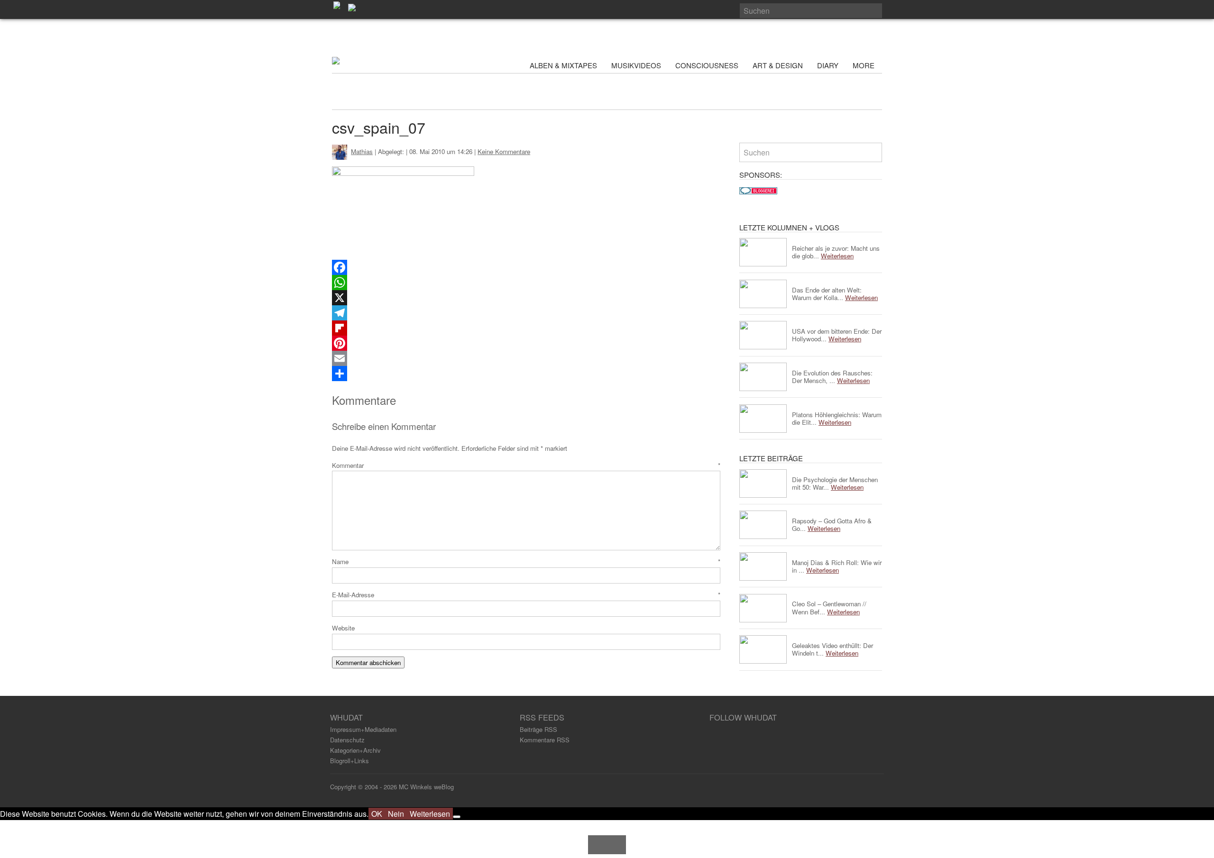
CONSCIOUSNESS (706, 65)
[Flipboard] (526, 328)
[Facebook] (526, 267)
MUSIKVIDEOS (636, 65)
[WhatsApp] (526, 282)
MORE (864, 65)
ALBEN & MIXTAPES (563, 65)
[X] (526, 297)
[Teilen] (526, 373)
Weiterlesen (430, 813)
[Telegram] (526, 312)
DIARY (827, 65)
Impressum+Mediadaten (363, 729)
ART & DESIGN (778, 65)
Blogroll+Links (349, 760)
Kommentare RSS (545, 739)
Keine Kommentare (504, 151)
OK (376, 813)
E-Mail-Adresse (526, 594)
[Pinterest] (526, 343)
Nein (396, 813)
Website (343, 627)
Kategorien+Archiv (355, 750)
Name (526, 561)
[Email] (526, 358)
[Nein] (456, 816)
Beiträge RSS (538, 729)
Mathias (362, 151)
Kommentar (526, 465)
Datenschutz (347, 739)
